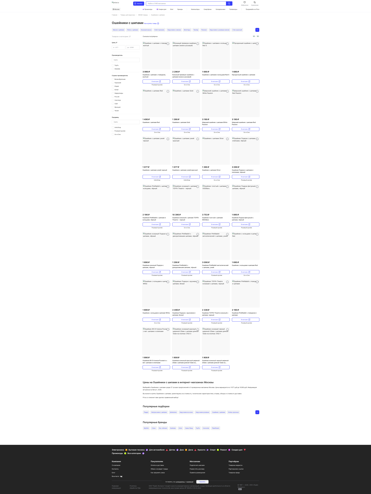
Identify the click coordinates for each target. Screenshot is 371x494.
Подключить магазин (197, 465)
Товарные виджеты (235, 465)
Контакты (115, 469)
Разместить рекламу (197, 469)
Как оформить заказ (158, 473)
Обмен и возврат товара (159, 469)
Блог (113, 473)
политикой (189, 482)
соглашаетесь (180, 482)
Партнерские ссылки (236, 469)
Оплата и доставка (157, 465)
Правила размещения (197, 473)
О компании (116, 465)
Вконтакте (115, 476)
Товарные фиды (234, 473)
